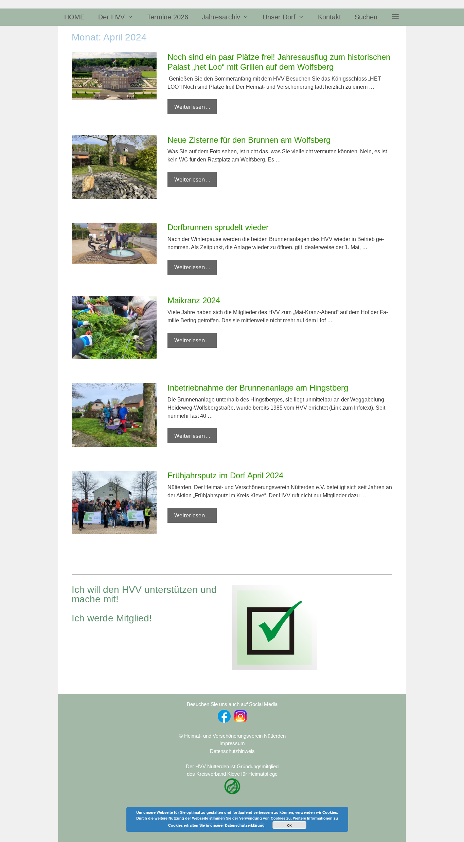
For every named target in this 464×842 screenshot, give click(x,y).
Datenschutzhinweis (232, 751)
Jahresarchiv (221, 17)
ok (289, 825)
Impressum (232, 743)
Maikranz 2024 (193, 300)
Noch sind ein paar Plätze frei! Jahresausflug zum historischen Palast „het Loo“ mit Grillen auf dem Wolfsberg (278, 61)
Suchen (366, 17)
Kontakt (329, 17)
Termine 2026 (167, 17)
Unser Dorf (279, 17)
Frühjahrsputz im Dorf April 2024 (225, 475)
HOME (74, 17)
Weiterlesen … (192, 106)
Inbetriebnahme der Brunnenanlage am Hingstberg (257, 387)
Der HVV (111, 17)
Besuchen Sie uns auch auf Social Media (232, 704)
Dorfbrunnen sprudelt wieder (218, 227)
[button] (395, 17)
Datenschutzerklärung (245, 825)
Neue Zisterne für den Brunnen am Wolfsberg (249, 139)
